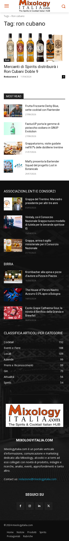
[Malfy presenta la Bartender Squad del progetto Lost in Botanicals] (13, 166)
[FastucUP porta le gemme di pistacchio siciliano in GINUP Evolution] (13, 128)
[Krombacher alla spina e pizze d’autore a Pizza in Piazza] (13, 276)
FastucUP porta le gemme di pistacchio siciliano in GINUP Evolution (42, 127)
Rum (7, 60)
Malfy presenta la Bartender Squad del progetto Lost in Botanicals (42, 165)
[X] (48, 506)
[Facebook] (20, 506)
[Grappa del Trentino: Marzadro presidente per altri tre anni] (13, 203)
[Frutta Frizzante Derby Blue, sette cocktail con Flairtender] (13, 110)
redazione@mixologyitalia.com (38, 479)
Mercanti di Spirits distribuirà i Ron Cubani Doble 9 (31, 69)
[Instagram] (30, 506)
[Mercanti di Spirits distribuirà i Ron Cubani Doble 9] (34, 46)
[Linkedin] (39, 506)
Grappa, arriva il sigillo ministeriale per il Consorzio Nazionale (42, 244)
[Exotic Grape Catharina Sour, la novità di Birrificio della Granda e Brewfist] (13, 312)
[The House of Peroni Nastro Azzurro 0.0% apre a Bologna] (13, 294)
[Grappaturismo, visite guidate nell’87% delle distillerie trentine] (13, 148)
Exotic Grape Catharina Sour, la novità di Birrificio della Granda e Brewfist (44, 312)
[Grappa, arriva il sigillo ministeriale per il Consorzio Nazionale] (13, 245)
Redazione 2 (11, 76)
